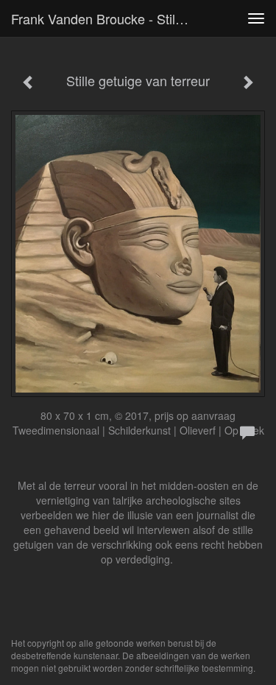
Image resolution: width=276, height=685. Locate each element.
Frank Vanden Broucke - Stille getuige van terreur (105, 18)
